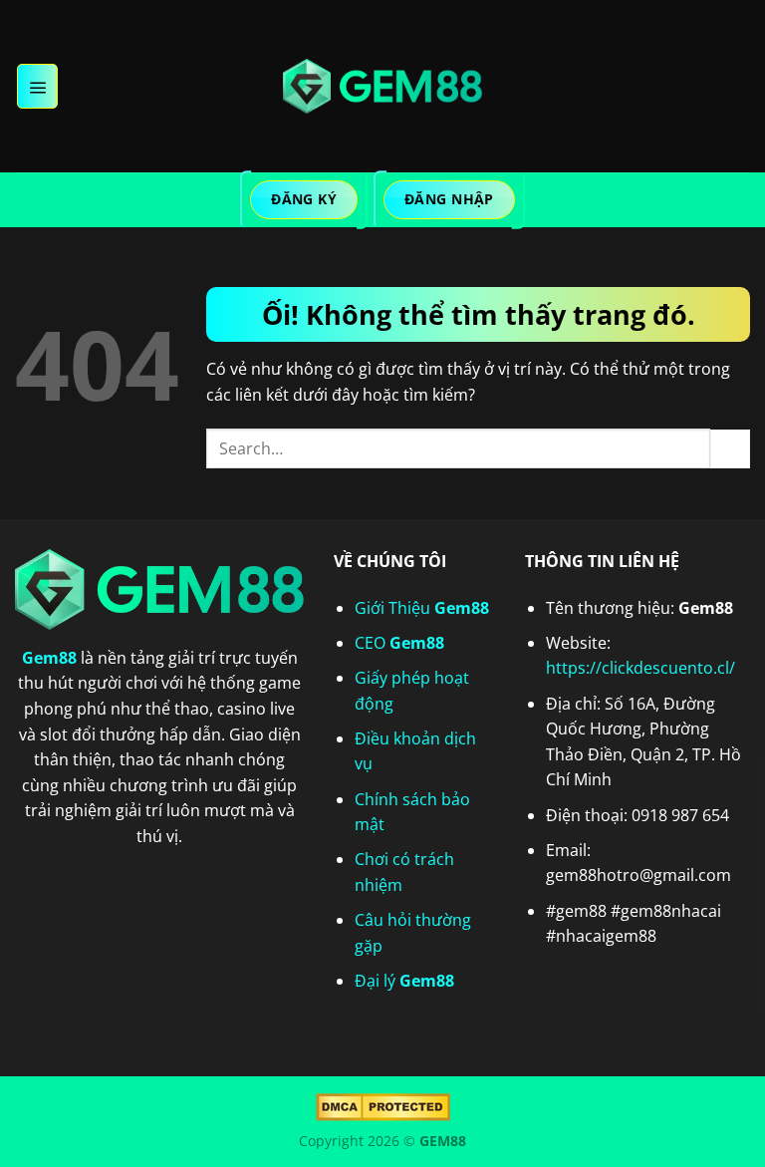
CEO (399, 643)
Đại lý (404, 981)
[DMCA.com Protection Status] (383, 1105)
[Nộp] (730, 449)
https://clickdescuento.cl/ (640, 668)
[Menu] (37, 86)
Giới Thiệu (422, 608)
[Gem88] (382, 87)
